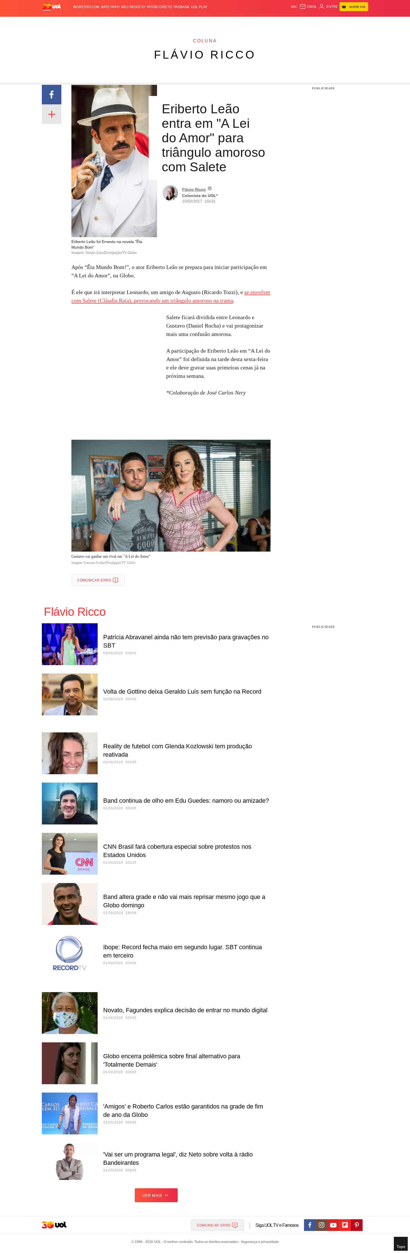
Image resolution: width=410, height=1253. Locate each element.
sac (294, 7)
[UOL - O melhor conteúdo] (51, 7)
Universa (228, 22)
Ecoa (269, 22)
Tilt (260, 22)
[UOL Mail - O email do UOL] (308, 6)
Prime (325, 22)
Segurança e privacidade (259, 1242)
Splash (211, 22)
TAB (315, 22)
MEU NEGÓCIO (133, 7)
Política (124, 22)
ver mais (152, 1195)
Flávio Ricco (205, 55)
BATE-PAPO (110, 7)
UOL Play (199, 7)
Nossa (305, 22)
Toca (337, 22)
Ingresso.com (86, 7)
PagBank (181, 7)
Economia (160, 22)
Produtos (53, 22)
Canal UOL (286, 22)
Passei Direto (159, 7)
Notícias (106, 22)
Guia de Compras (360, 22)
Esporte (193, 22)
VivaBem (247, 22)
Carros (141, 22)
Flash (70, 22)
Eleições (86, 22)
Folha (177, 22)
